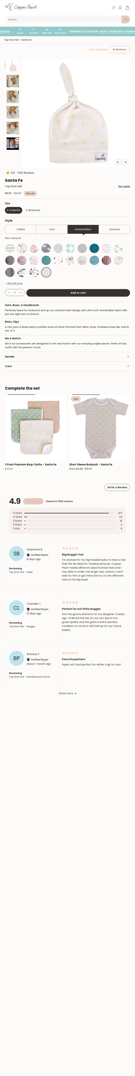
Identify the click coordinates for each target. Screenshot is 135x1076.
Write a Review (117, 487)
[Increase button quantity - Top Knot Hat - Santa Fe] (21, 292)
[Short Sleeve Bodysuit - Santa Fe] (99, 427)
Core (52, 229)
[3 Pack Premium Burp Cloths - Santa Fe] (35, 427)
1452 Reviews (25, 173)
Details (9, 357)
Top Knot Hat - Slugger (22, 626)
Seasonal (114, 229)
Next (125, 162)
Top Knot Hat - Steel (20, 572)
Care (8, 366)
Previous (118, 162)
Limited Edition (83, 229)
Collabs (20, 229)
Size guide (124, 186)
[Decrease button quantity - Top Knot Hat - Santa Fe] (9, 292)
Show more (66, 693)
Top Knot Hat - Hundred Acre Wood (29, 676)
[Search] (126, 19)
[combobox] (64, 19)
